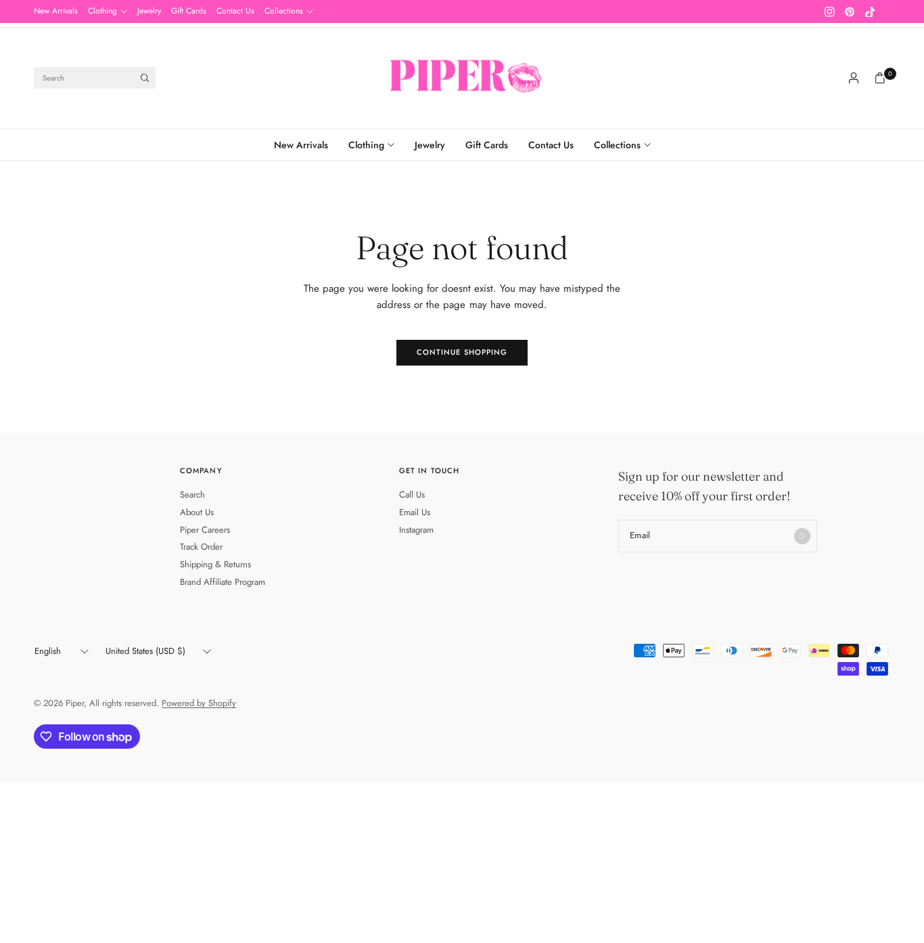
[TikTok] (870, 11)
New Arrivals (56, 11)
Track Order (201, 546)
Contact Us (235, 11)
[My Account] (853, 78)
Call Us (412, 494)
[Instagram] (829, 11)
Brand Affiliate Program (222, 581)
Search (192, 494)
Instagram (416, 529)
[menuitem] (56, 11)
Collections (283, 11)
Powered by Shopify (199, 703)
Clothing (102, 11)
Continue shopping (462, 352)
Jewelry (149, 11)
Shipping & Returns (215, 564)
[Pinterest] (849, 11)
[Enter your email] (802, 536)
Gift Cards (188, 11)
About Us (197, 512)
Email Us (414, 512)
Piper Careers (205, 529)
